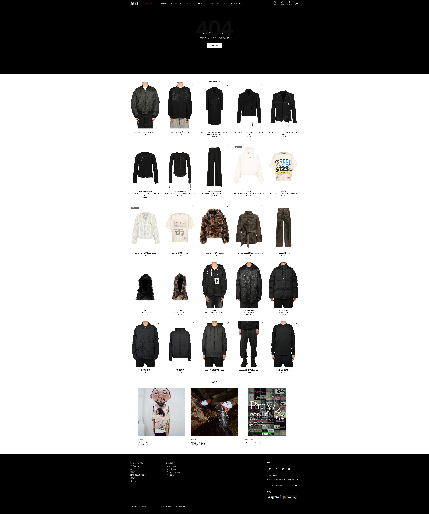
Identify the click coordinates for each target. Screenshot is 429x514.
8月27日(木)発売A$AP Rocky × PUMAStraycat (198, 444)
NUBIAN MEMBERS (234, 3)
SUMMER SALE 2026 (150, 3)
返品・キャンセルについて (174, 472)
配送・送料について (172, 469)
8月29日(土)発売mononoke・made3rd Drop (144, 444)
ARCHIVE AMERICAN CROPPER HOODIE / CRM (249, 193)
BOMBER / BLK (283, 312)
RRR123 (249, 191)
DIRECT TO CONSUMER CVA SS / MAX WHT (283, 193)
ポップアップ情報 (248, 439)
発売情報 (140, 439)
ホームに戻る (214, 45)
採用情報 (132, 472)
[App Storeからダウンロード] (274, 497)
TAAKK (214, 252)
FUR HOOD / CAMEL (180, 312)
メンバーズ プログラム (136, 463)
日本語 (144, 506)
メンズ (182, 3)
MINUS (214, 310)
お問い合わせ (170, 475)
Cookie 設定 (161, 506)
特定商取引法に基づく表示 (138, 475)
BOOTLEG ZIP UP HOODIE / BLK (214, 312)
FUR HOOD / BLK (145, 312)
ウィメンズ (190, 3)
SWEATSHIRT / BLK (283, 371)
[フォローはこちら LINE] (283, 469)
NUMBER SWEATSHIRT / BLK (180, 133)
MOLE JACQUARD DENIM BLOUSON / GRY (249, 254)
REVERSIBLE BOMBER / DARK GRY (145, 133)
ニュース (210, 3)
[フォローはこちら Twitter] (276, 469)
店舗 (131, 469)
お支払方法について (172, 466)
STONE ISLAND (249, 310)
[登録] (296, 485)
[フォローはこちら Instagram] (270, 469)
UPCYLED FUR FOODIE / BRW (214, 254)
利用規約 (132, 478)
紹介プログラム (134, 466)
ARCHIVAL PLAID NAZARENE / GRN (145, 254)
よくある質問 (170, 463)
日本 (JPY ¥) (134, 506)
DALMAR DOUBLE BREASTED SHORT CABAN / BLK (249, 134)
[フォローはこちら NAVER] (289, 469)
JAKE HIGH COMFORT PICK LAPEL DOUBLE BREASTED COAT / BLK (214, 134)
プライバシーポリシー (136, 481)
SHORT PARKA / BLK (249, 312)
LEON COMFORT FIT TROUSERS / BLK (214, 193)
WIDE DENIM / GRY (284, 254)
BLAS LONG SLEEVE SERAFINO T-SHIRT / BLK (180, 193)
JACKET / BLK (145, 371)
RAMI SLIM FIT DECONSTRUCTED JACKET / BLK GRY (283, 134)
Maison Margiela (145, 131)
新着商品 (163, 3)
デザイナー (172, 3)
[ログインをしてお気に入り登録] (158, 84)
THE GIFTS (201, 3)
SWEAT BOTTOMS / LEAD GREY (249, 371)
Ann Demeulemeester (214, 131)
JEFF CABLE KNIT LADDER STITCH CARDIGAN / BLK (145, 194)
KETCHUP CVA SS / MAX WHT (180, 254)
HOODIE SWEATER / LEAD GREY (214, 371)
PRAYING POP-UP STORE (253, 442)
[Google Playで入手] (289, 497)
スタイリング (221, 3)
